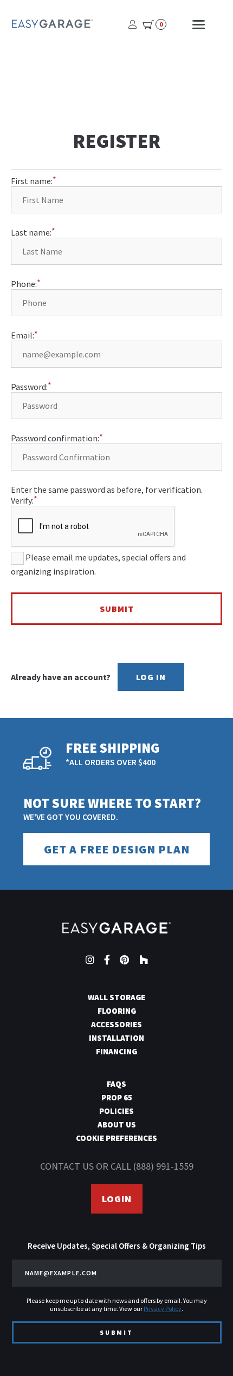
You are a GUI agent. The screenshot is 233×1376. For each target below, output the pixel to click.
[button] (205, 1348)
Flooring (117, 1011)
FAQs (116, 1084)
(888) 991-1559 (163, 1166)
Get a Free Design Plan (117, 849)
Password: (29, 386)
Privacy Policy (163, 1309)
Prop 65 (116, 1097)
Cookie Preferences (116, 1138)
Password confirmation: (55, 438)
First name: (32, 180)
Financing (116, 1051)
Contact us (67, 1166)
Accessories (116, 1024)
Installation (116, 1038)
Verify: (22, 500)
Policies (116, 1111)
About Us (117, 1124)
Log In (151, 676)
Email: (22, 335)
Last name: (31, 232)
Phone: (24, 283)
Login (117, 1198)
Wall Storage (116, 997)
